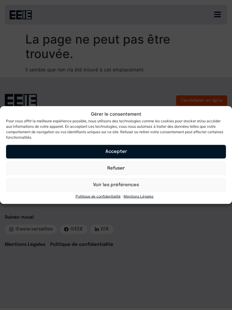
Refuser (116, 168)
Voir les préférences (116, 185)
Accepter (116, 151)
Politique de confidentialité (98, 196)
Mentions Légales (138, 196)
